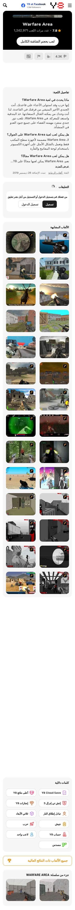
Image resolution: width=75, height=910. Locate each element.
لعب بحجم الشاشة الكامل (38, 41)
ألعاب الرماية (55, 172)
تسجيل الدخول (30, 204)
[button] (62, 166)
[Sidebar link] (70, 5)
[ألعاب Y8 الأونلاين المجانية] (57, 5)
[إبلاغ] (38, 56)
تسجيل (50, 204)
